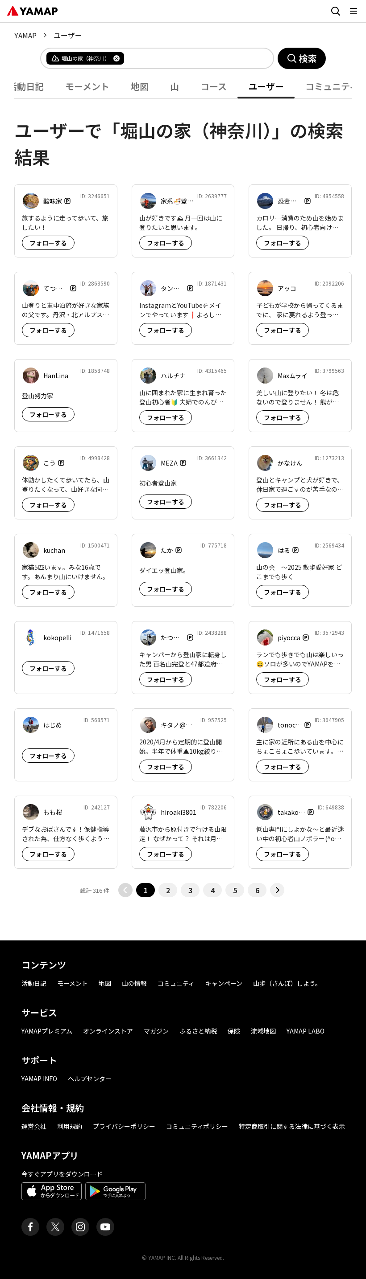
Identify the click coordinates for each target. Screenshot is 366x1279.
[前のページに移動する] (125, 890)
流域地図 (263, 1030)
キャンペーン (223, 983)
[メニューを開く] (353, 11)
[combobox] (191, 58)
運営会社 (33, 1126)
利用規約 (69, 1126)
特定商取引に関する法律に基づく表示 (292, 1126)
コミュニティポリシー (197, 1126)
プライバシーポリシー (124, 1126)
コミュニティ (176, 983)
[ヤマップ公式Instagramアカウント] (80, 1227)
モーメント (72, 983)
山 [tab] (174, 86)
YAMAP (25, 35)
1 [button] (146, 890)
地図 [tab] (140, 86)
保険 (234, 1030)
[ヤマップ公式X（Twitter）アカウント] (55, 1227)
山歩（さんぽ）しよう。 (287, 983)
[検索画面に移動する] (336, 11)
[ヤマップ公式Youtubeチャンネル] (105, 1227)
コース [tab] (213, 86)
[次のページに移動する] (277, 890)
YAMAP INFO (39, 1078)
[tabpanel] (183, 498)
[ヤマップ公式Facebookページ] (30, 1227)
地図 (105, 983)
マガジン (156, 1030)
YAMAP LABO (305, 1030)
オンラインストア (108, 1030)
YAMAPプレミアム (46, 1030)
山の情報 (134, 983)
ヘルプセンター (90, 1078)
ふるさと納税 (198, 1030)
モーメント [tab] (87, 86)
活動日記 (33, 983)
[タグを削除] (116, 58)
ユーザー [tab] (266, 86)
